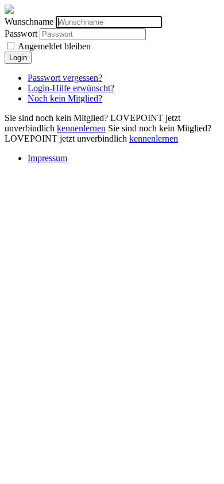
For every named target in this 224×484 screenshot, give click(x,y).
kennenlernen (81, 128)
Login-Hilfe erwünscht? (71, 88)
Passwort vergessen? (65, 78)
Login (18, 57)
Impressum (47, 158)
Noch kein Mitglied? (65, 98)
